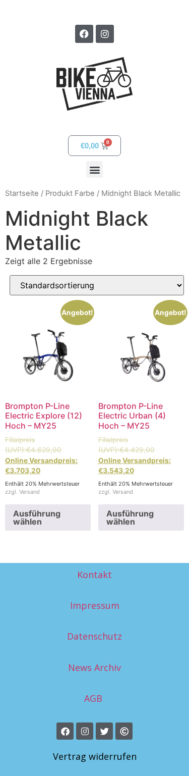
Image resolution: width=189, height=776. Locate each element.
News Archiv (94, 667)
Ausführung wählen (36, 517)
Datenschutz (94, 636)
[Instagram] (105, 34)
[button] (94, 169)
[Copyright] (124, 731)
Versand (29, 491)
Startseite (22, 193)
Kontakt (94, 574)
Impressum (94, 605)
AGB (94, 698)
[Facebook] (84, 34)
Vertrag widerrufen (95, 756)
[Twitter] (104, 731)
